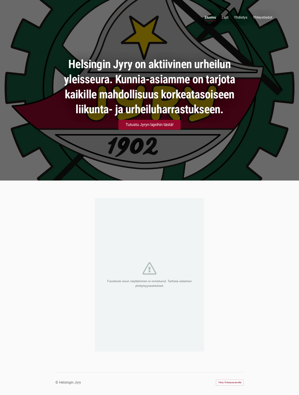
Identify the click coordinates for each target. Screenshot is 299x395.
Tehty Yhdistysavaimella (229, 382)
